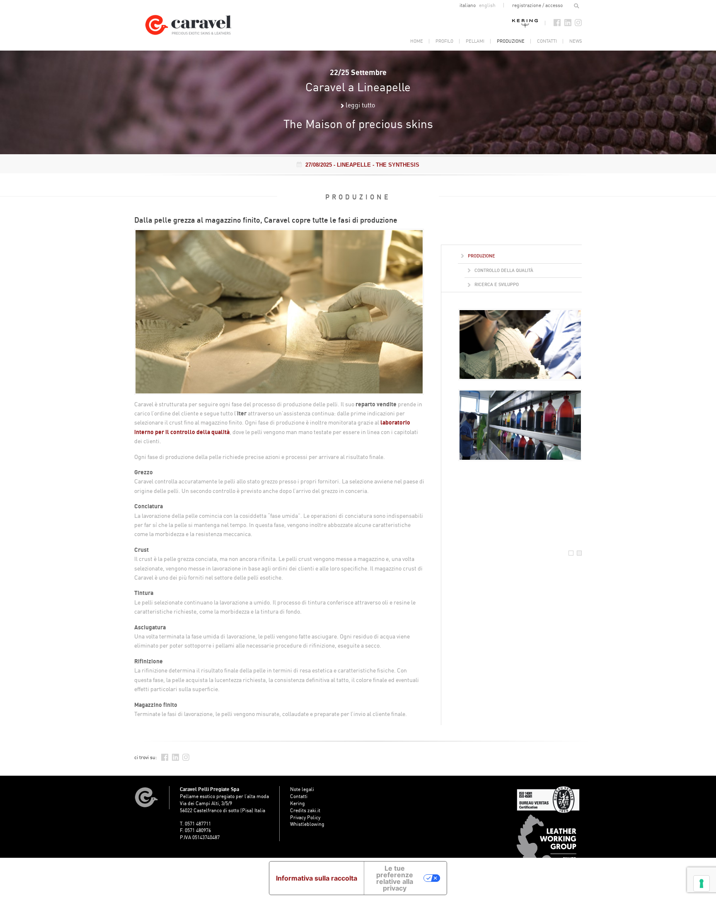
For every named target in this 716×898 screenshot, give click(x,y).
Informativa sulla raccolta (316, 878)
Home (416, 41)
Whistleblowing (307, 824)
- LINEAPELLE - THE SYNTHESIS (362, 165)
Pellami (475, 41)
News (575, 41)
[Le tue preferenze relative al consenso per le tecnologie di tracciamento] (701, 883)
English (487, 5)
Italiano (468, 5)
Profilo (444, 41)
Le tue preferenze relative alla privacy (394, 878)
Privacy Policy (305, 817)
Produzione (511, 41)
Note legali (302, 789)
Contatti (547, 41)
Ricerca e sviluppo (496, 284)
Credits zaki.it (305, 810)
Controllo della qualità (503, 270)
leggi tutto (360, 105)
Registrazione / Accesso (537, 5)
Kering (525, 23)
